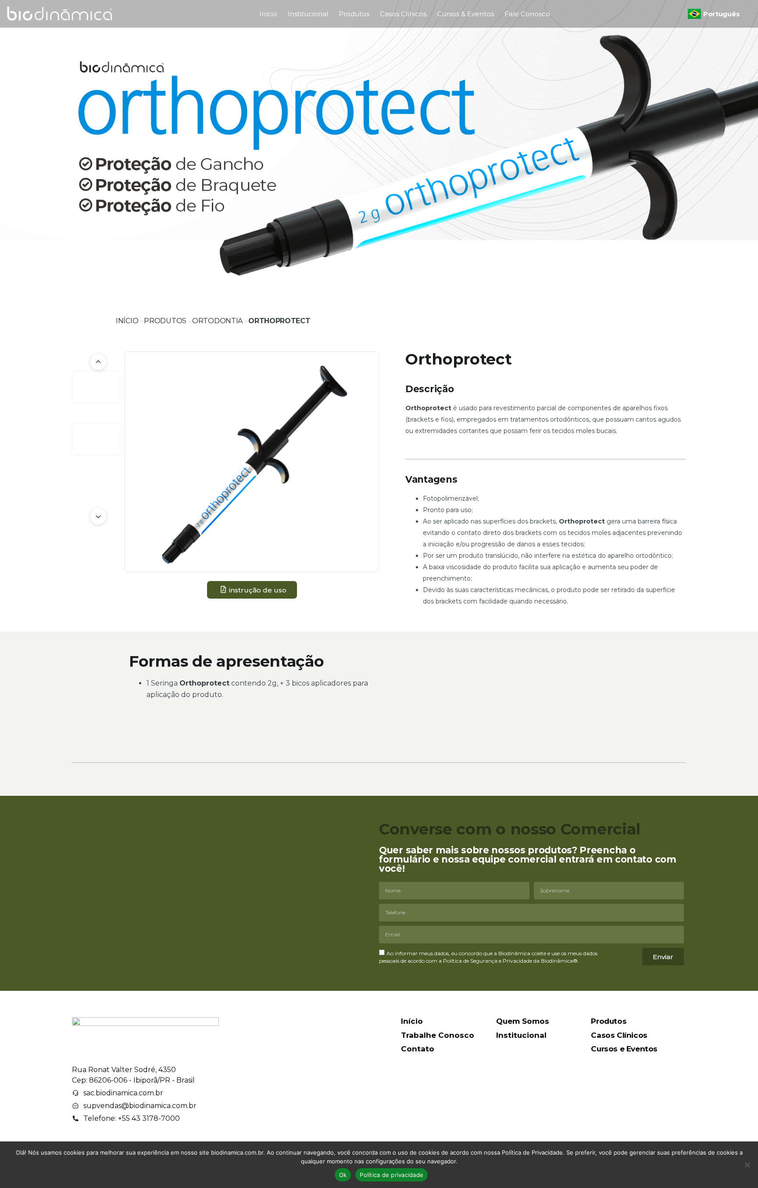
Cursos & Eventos (465, 14)
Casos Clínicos (403, 14)
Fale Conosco (527, 14)
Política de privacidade (391, 1174)
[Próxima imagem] (98, 516)
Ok (343, 1174)
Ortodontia (217, 321)
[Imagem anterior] (98, 362)
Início (268, 14)
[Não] (747, 1164)
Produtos (354, 14)
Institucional (308, 14)
